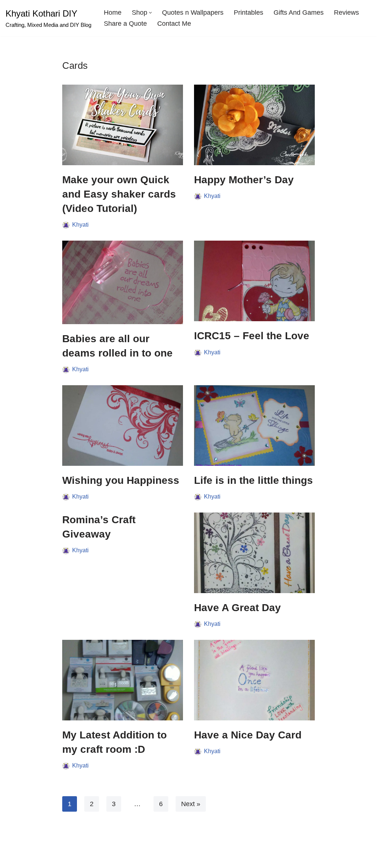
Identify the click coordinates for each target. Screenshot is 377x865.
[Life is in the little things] (254, 425)
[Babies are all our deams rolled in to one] (122, 282)
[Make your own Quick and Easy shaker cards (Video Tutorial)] (122, 125)
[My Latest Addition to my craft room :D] (122, 680)
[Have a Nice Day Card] (254, 680)
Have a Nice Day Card (248, 735)
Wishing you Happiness (120, 480)
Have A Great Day (237, 607)
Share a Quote (125, 23)
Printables (248, 12)
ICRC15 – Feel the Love (251, 335)
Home (112, 12)
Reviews (346, 12)
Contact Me (174, 23)
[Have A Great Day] (254, 553)
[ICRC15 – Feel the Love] (254, 281)
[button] (150, 12)
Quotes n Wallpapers (192, 12)
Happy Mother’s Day (244, 179)
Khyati (80, 224)
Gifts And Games (299, 12)
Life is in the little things (253, 480)
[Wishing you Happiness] (122, 425)
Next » (190, 804)
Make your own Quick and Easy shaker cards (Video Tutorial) (119, 194)
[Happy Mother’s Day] (254, 125)
